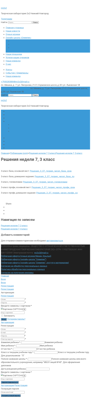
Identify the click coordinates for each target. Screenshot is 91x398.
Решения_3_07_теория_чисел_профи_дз (57, 193)
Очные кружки (13, 34)
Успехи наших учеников (17, 57)
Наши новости (13, 31)
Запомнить (9, 315)
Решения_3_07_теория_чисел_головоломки (45, 182)
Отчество (7, 349)
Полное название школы (14, 359)
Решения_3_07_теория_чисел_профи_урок (53, 187)
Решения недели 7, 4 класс (14, 229)
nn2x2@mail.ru (22, 81)
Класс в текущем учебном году (17, 352)
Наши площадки (14, 54)
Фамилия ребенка (11, 342)
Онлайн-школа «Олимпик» (18, 37)
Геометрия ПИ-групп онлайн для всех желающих (34, 44)
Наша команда (13, 61)
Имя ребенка (8, 345)
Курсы (9, 69)
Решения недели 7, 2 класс (14, 225)
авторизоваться (54, 240)
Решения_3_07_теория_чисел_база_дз (54, 176)
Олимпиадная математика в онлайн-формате (33, 41)
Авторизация (7, 322)
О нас (8, 64)
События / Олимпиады (17, 73)
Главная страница (15, 27)
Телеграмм (6, 19)
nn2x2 (4, 8)
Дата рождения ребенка (13, 369)
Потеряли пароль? (16, 319)
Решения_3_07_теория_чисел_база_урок (51, 171)
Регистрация (7, 296)
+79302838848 (8, 81)
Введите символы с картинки (16, 306)
